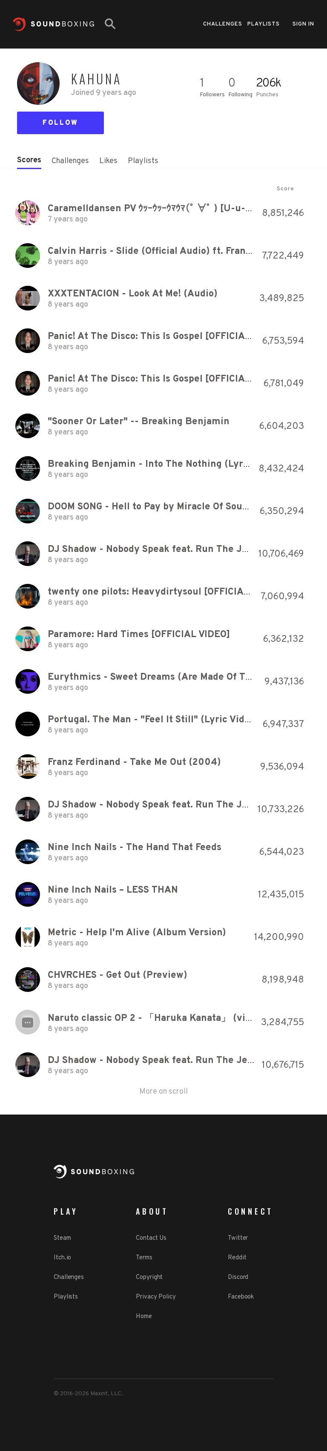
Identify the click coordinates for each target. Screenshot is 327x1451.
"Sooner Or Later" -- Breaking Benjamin (138, 422)
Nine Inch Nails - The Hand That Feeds (134, 847)
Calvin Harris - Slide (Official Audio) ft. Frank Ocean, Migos (180, 251)
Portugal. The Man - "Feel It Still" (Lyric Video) (153, 720)
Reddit (237, 1258)
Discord (238, 1277)
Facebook (241, 1297)
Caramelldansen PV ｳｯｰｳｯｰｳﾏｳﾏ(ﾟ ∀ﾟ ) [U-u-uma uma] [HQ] (181, 209)
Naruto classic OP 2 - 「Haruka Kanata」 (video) (156, 1018)
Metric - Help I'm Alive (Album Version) (137, 933)
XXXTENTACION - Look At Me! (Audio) (133, 294)
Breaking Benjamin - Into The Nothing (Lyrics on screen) (177, 464)
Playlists (263, 24)
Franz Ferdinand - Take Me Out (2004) (134, 762)
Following (240, 94)
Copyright (149, 1277)
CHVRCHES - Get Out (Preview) (117, 975)
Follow (60, 123)
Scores (29, 160)
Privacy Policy (156, 1297)
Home (144, 1317)
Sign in (303, 24)
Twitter (238, 1238)
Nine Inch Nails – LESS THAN (113, 890)
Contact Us (151, 1238)
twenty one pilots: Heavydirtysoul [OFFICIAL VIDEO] (165, 592)
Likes (108, 161)
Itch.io (62, 1258)
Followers (212, 94)
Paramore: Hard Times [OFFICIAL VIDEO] (139, 635)
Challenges (222, 24)
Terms (144, 1258)
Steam (62, 1238)
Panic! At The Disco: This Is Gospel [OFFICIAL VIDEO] (166, 336)
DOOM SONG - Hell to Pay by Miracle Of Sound (151, 507)
